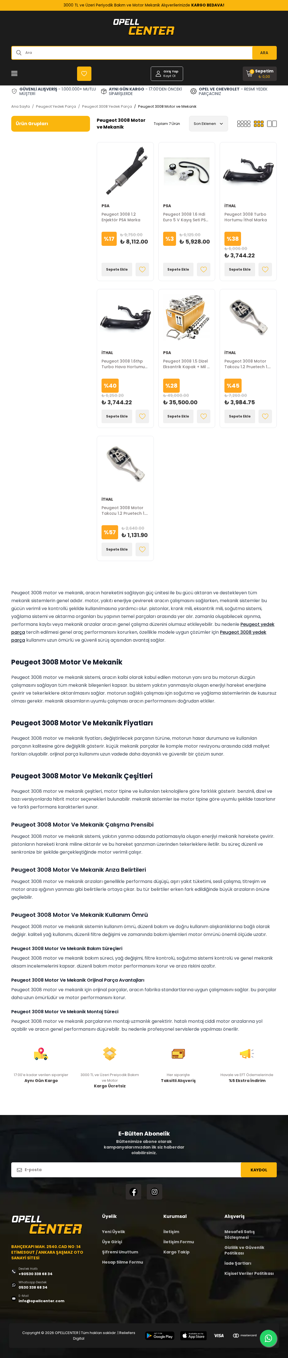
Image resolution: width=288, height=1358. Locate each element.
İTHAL (230, 206)
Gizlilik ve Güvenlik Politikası (244, 1250)
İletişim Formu (178, 1242)
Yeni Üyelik (113, 1232)
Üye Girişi (112, 1242)
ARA (264, 53)
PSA (105, 206)
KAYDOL (259, 1170)
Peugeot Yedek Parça (56, 106)
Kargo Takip (176, 1252)
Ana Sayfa (20, 106)
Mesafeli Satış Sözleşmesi (239, 1234)
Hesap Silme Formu (122, 1262)
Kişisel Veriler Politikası (249, 1273)
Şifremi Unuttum (120, 1252)
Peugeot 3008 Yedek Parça (107, 106)
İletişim (171, 1232)
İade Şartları (237, 1263)
